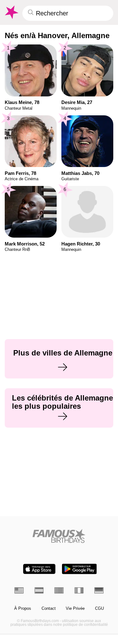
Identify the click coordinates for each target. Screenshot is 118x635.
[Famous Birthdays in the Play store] (79, 569)
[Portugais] (59, 590)
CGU (99, 608)
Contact (49, 608)
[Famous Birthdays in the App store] (39, 569)
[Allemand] (99, 590)
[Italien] (79, 590)
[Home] (59, 536)
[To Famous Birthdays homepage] (11, 12)
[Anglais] (19, 590)
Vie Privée (75, 608)
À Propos (22, 608)
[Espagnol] (39, 590)
